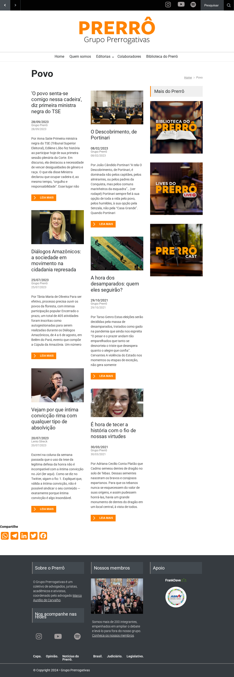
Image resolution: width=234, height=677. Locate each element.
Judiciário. (114, 656)
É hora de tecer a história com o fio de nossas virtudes (113, 430)
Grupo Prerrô (39, 125)
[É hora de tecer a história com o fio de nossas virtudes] (117, 403)
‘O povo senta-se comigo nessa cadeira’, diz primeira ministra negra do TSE (56, 102)
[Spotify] (77, 636)
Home (59, 56)
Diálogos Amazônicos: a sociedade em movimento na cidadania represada (56, 260)
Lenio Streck (39, 441)
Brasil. (98, 656)
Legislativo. (135, 656)
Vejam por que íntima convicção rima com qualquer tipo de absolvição (54, 419)
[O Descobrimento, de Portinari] (117, 107)
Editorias (103, 56)
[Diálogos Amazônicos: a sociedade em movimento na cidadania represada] (57, 227)
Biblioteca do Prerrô (162, 56)
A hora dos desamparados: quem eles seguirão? (115, 284)
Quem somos (80, 56)
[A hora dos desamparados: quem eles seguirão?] (117, 253)
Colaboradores (129, 56)
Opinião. (52, 656)
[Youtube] (58, 636)
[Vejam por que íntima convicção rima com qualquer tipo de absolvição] (57, 385)
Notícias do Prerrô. (70, 657)
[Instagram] (39, 636)
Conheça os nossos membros (113, 635)
